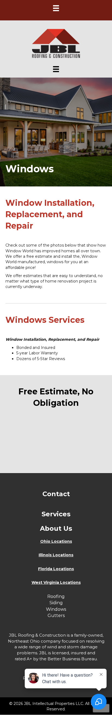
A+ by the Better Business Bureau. (62, 658)
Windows (56, 609)
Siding (56, 602)
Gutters (56, 615)
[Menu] (56, 8)
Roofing (56, 596)
